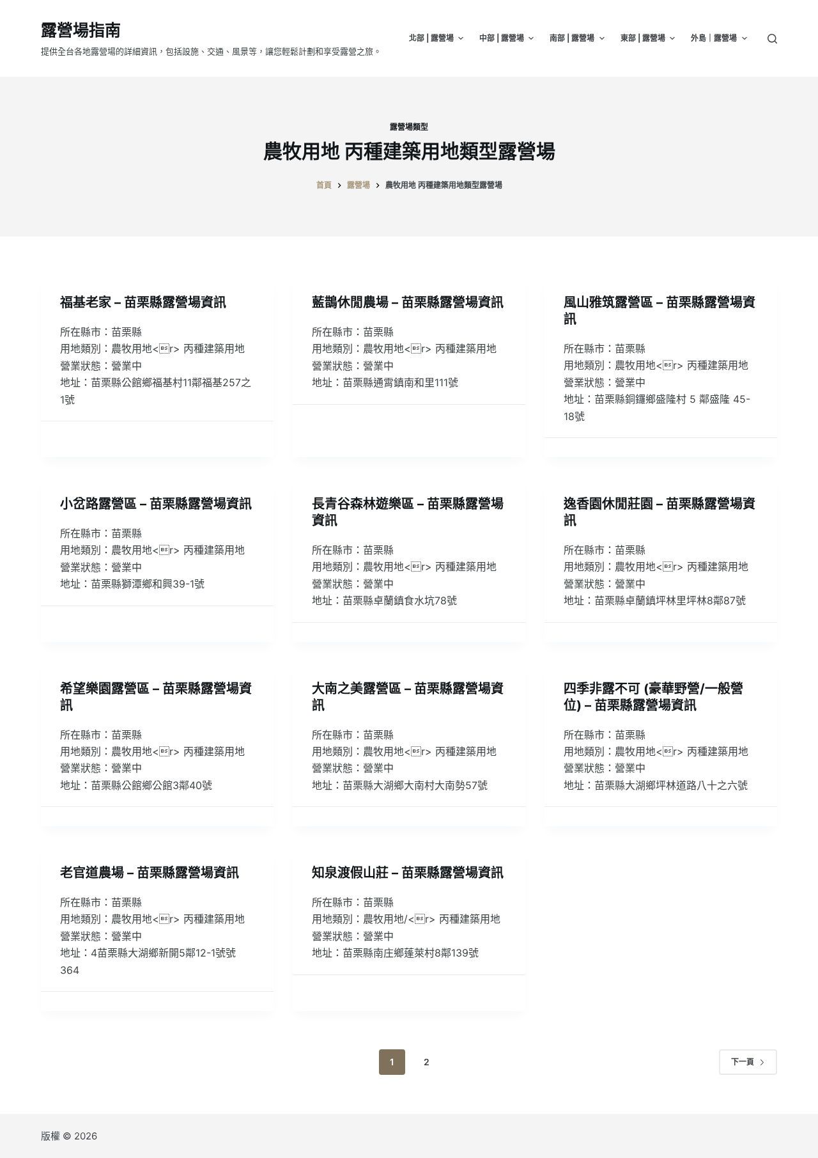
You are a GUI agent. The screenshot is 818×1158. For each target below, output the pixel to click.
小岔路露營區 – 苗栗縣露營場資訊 (156, 504)
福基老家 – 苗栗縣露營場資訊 (143, 302)
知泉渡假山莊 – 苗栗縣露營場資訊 (408, 872)
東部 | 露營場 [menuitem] (643, 38)
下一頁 (742, 1062)
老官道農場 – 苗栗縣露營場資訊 (149, 872)
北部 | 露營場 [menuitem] (431, 38)
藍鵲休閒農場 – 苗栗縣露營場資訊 (408, 302)
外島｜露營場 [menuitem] (714, 38)
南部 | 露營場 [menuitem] (572, 38)
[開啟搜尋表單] (772, 38)
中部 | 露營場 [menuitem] (501, 38)
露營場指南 (81, 30)
